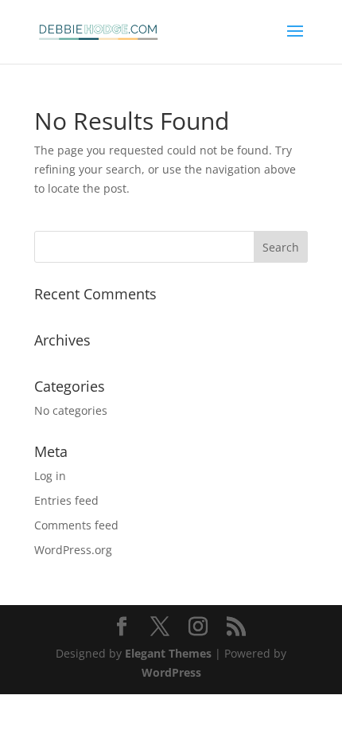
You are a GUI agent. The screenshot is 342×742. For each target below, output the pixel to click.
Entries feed (66, 500)
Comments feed (76, 525)
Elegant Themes (168, 653)
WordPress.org (73, 549)
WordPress (171, 672)
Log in (50, 475)
